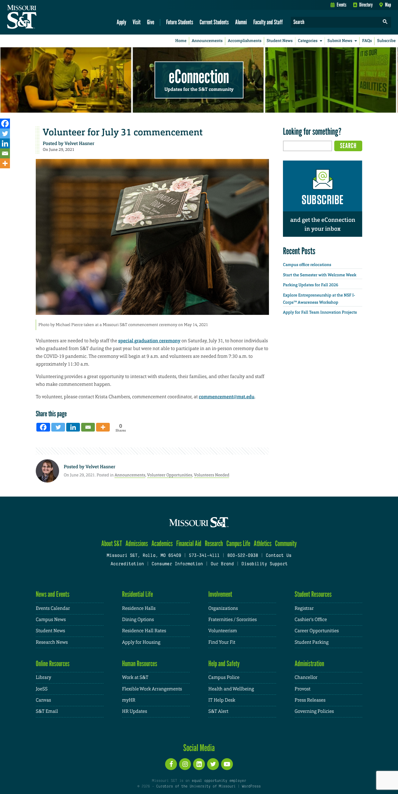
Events (341, 5)
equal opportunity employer (219, 781)
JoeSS (42, 689)
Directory (366, 5)
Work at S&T (135, 677)
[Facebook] (5, 123)
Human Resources (139, 663)
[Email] (5, 153)
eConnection (199, 76)
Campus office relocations (307, 265)
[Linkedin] (5, 143)
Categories (307, 41)
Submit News (339, 41)
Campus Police (223, 677)
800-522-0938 (242, 555)
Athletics (262, 543)
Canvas (43, 700)
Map (388, 5)
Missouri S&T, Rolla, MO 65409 (144, 555)
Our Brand (222, 564)
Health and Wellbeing (231, 689)
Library (43, 677)
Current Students (214, 22)
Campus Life (238, 543)
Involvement (220, 594)
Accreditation (127, 564)
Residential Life (137, 594)
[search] (385, 22)
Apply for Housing (141, 642)
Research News (52, 642)
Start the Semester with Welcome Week (319, 275)
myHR (129, 700)
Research (214, 543)
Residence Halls (139, 608)
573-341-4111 (204, 555)
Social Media (199, 747)
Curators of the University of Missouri (195, 786)
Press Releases (310, 700)
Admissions (137, 543)
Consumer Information (177, 564)
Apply (121, 22)
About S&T (111, 543)
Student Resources (313, 594)
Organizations (223, 608)
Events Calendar (53, 608)
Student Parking (312, 642)
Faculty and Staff (268, 22)
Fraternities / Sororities (232, 620)
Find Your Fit (221, 642)
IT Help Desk (221, 700)
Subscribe (386, 41)
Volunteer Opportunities (169, 475)
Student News (280, 41)
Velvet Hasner (80, 143)
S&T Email (47, 711)
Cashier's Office (311, 620)
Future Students (179, 22)
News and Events (52, 594)
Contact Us (279, 555)
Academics (162, 543)
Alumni (241, 22)
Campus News (51, 620)
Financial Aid (188, 543)
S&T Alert (218, 711)
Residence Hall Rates (144, 631)
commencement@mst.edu (226, 397)
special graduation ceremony (149, 341)
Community (286, 543)
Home (181, 41)
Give (150, 22)
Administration (309, 663)
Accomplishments (244, 41)
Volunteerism (222, 631)
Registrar (304, 608)
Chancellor (306, 677)
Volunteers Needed (211, 475)
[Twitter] (5, 133)
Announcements (207, 41)
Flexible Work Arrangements (152, 689)
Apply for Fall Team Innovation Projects (320, 312)
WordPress (251, 786)
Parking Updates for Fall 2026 (310, 285)
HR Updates (134, 711)
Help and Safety (224, 663)
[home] (41, 17)
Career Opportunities (317, 631)
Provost (303, 689)
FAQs (367, 41)
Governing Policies (314, 711)
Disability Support (264, 564)
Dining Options (138, 620)
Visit (137, 22)
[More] (5, 163)
